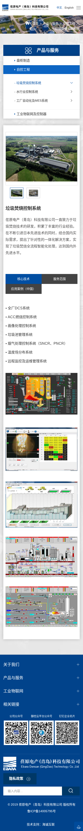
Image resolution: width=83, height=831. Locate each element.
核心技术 (23, 279)
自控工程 (69, 23)
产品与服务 (50, 23)
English (69, 7)
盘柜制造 (23, 60)
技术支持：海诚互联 (41, 824)
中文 (59, 7)
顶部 (78, 826)
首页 (35, 23)
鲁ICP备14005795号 (41, 811)
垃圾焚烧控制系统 (67, 28)
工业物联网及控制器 (31, 114)
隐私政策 (16, 778)
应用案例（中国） (23, 289)
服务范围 (59, 279)
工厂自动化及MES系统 (32, 100)
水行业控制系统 (27, 91)
